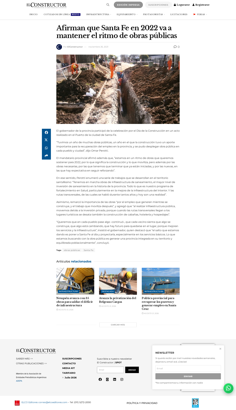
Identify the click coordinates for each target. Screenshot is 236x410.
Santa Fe (88, 250)
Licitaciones (179, 14)
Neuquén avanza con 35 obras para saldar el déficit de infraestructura (74, 302)
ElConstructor (75, 46)
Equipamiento (126, 14)
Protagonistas (153, 14)
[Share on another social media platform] (46, 156)
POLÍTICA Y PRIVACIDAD (142, 403)
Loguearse (183, 4)
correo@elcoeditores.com (52, 402)
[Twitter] (107, 379)
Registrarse (202, 4)
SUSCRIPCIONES (158, 5)
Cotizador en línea (61, 14)
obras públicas (72, 250)
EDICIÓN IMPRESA (128, 5)
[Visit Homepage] (46, 5)
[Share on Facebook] (46, 132)
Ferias (201, 14)
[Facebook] (100, 379)
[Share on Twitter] (46, 140)
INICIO (33, 14)
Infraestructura (97, 14)
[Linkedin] (114, 379)
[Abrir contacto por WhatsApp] (228, 388)
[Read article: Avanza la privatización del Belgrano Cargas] (118, 281)
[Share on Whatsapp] (46, 148)
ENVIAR (188, 376)
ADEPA (19, 381)
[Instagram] (122, 379)
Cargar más (118, 325)
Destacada (108, 291)
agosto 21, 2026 (65, 310)
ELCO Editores (30, 402)
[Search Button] (107, 5)
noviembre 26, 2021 (98, 46)
